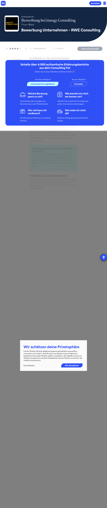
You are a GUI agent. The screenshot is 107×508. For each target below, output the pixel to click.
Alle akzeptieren (72, 365)
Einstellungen (29, 366)
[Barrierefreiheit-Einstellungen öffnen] (103, 257)
